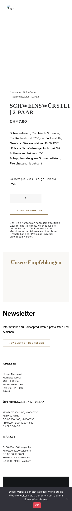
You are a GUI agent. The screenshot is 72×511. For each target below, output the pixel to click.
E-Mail (6, 391)
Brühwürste (29, 92)
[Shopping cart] (52, 9)
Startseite (15, 92)
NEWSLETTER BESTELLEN (26, 343)
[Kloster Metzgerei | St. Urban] (11, 9)
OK (37, 505)
